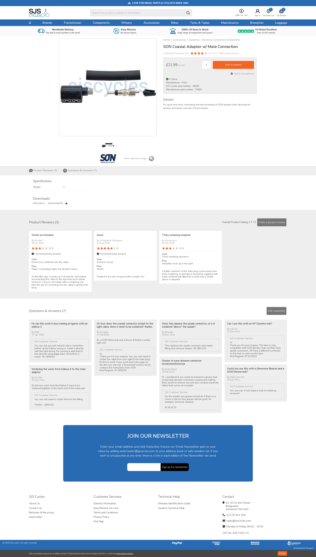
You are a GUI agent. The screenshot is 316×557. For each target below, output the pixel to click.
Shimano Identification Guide (174, 503)
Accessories (152, 23)
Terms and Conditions (105, 512)
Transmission (72, 23)
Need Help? (35, 517)
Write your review (229, 53)
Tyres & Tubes (200, 23)
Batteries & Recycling (41, 512)
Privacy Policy (101, 517)
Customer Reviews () (175, 53)
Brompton (256, 23)
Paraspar (309, 548)
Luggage (281, 23)
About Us (34, 503)
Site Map (98, 521)
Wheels (126, 23)
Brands (47, 23)
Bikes (174, 23)
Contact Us (35, 508)
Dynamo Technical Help (171, 508)
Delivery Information (104, 503)
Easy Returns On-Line (105, 508)
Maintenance (230, 23)
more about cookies (124, 553)
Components (101, 23)
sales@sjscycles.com (238, 521)
